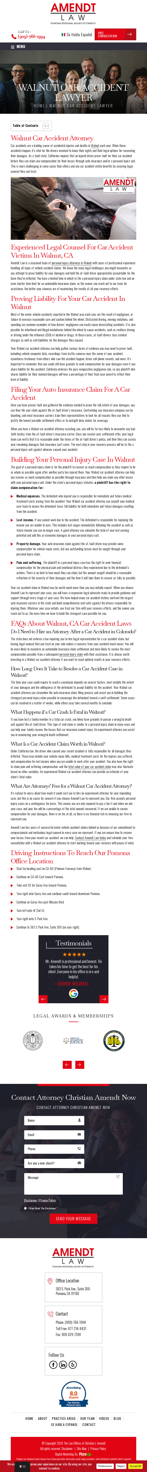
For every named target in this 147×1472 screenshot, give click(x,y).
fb (53, 1365)
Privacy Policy (47, 1200)
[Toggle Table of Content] (44, 126)
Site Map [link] (81, 1448)
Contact (89, 1424)
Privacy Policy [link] (98, 1448)
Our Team (87, 1418)
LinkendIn (63, 1365)
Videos (104, 1418)
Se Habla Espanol (64, 1424)
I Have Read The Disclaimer (43, 1208)
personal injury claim (71, 654)
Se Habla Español (79, 34)
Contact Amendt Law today (90, 837)
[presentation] (43, 999)
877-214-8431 (77, 1328)
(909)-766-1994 (31, 36)
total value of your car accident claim (89, 766)
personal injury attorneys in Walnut (72, 263)
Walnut (95, 145)
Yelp (73, 1365)
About (43, 1418)
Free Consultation (107, 34)
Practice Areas (64, 1418)
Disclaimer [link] (67, 1448)
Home (29, 1418)
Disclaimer (30, 1200)
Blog (117, 1418)
